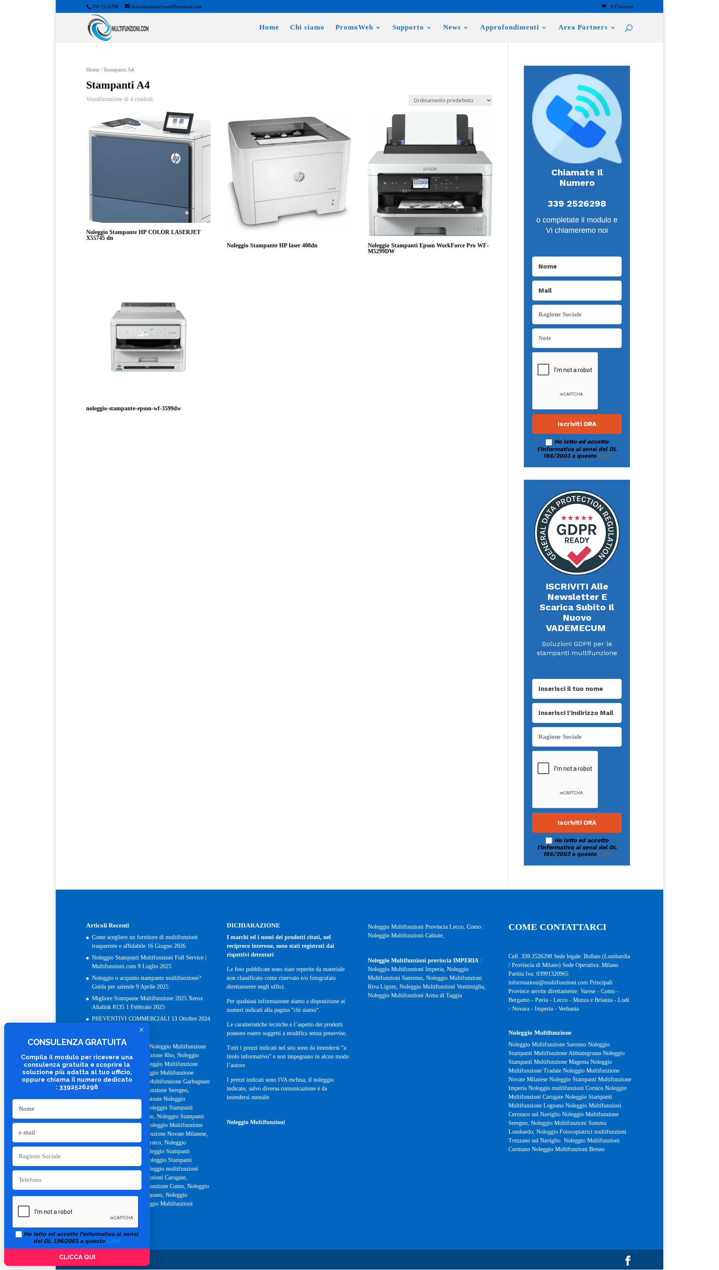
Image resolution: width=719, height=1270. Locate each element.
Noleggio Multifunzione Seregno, (149, 1090)
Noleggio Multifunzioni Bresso (569, 1149)
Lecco (560, 1000)
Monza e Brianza (592, 1000)
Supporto (408, 28)
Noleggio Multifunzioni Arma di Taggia (415, 995)
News (452, 28)
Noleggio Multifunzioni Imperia (406, 969)
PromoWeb (354, 28)
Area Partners (583, 28)
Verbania (568, 1009)
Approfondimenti (509, 28)
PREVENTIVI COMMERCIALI (131, 1019)
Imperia (545, 1009)
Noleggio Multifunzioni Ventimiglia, (442, 987)
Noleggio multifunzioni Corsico (565, 1088)
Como (608, 991)
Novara (521, 1009)
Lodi (623, 1000)
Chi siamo (307, 28)
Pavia (541, 1000)
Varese (587, 991)
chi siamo (305, 1010)
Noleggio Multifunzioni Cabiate (405, 935)
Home (269, 28)
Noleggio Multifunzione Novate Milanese (157, 1134)
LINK (604, 455)
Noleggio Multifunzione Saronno (547, 1044)
